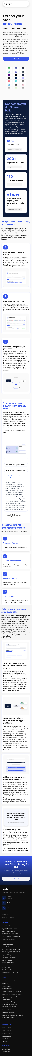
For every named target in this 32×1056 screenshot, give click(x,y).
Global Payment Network (9, 931)
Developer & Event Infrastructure (11, 949)
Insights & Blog (6, 1030)
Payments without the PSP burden (12, 991)
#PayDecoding (6, 1039)
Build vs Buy (5, 984)
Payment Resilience (7, 944)
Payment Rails (6, 999)
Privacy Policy (5, 917)
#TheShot (4, 1041)
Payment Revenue (7, 988)
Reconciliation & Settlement (10, 972)
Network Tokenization (8, 965)
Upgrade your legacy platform (10, 997)
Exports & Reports (7, 960)
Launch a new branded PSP (10, 1004)
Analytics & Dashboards (9, 957)
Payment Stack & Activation (10, 933)
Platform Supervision (8, 962)
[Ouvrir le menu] (26, 3)
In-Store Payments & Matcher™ (11, 952)
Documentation (6, 1049)
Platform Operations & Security (11, 936)
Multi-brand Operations (8, 1012)
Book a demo (16, 58)
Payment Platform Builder (9, 929)
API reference (6, 1051)
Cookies (12, 917)
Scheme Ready (6, 967)
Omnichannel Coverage (8, 1017)
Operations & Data (7, 970)
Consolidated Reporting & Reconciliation (13, 1015)
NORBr (8, 4)
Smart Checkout (6, 947)
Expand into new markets (9, 1007)
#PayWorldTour (6, 1036)
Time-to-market (6, 986)
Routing (4, 942)
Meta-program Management (10, 1002)
